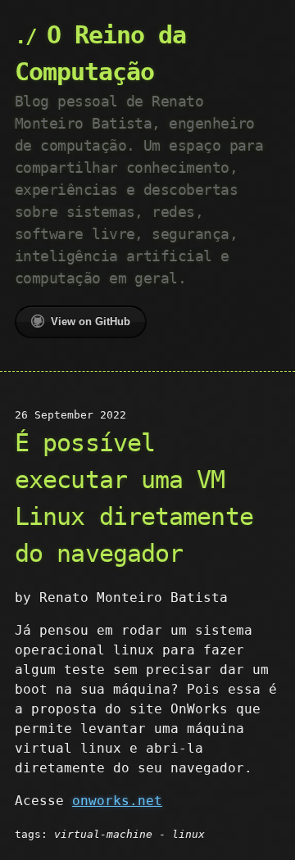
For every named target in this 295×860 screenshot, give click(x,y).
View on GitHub (90, 321)
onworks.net (117, 800)
